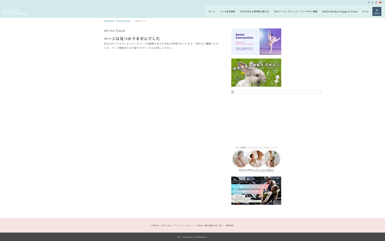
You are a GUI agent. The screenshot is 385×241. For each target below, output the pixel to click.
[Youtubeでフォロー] (380, 2)
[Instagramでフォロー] (376, 2)
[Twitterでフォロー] (373, 2)
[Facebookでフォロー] (369, 2)
